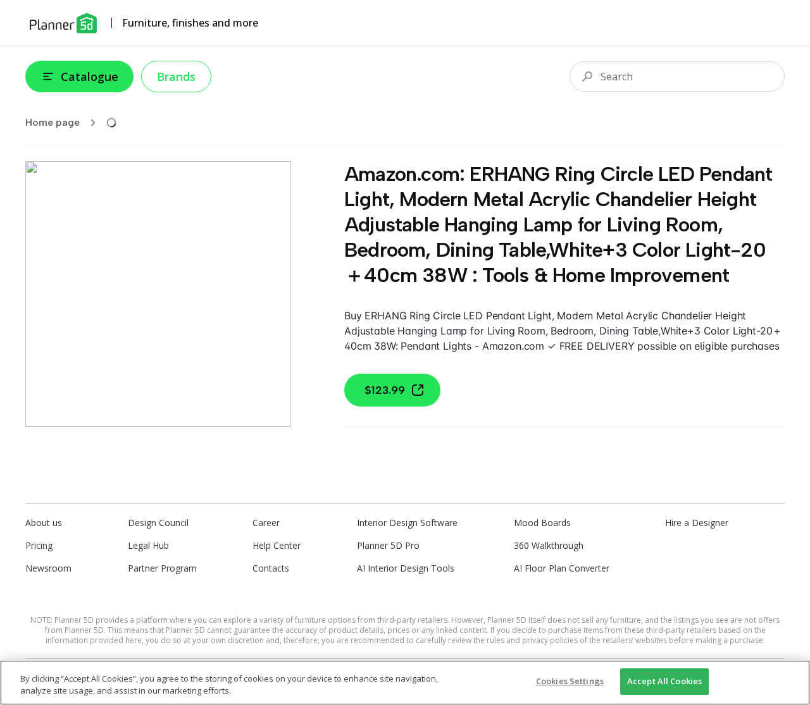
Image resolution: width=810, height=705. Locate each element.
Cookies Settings (570, 681)
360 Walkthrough (548, 545)
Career (266, 523)
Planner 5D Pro (388, 545)
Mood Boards (542, 523)
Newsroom (48, 568)
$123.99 (384, 390)
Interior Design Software (407, 523)
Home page (52, 122)
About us (43, 523)
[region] (405, 682)
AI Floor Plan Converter (561, 568)
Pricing (39, 545)
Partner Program (162, 568)
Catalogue (89, 76)
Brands (176, 76)
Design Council (158, 523)
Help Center (276, 545)
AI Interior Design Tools (405, 568)
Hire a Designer (696, 523)
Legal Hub (148, 545)
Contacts (270, 568)
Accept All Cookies (664, 681)
